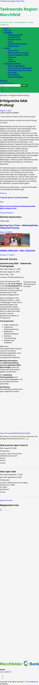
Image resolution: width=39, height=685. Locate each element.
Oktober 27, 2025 (6, 255)
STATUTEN (12, 62)
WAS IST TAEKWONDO (16, 66)
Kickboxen (12, 57)
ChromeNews (31, 682)
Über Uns (7, 31)
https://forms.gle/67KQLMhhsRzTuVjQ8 (15, 433)
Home (6, 28)
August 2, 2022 (5, 110)
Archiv (2, 669)
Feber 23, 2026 (5, 232)
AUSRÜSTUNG (13, 46)
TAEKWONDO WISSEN (12, 64)
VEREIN (7, 48)
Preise (10, 42)
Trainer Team (13, 50)
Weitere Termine (6, 500)
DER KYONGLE (13, 75)
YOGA (10, 59)
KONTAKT (4, 81)
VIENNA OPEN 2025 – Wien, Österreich (17, 250)
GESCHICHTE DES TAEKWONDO (20, 68)
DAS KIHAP (12, 73)
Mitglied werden (14, 39)
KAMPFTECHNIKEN (15, 77)
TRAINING (8, 33)
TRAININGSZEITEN (15, 35)
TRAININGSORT (14, 37)
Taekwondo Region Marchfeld (19, 11)
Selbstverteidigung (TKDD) (18, 55)
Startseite (3, 95)
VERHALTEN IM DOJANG (17, 44)
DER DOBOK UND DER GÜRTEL (20, 70)
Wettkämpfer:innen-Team (18, 53)
